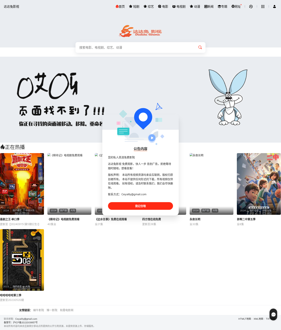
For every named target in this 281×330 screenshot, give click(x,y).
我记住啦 (140, 205)
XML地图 (258, 318)
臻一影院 (52, 310)
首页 (122, 6)
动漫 (196, 6)
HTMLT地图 (244, 318)
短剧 (135, 6)
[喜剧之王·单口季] (22, 184)
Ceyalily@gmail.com (26, 318)
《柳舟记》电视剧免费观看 (63, 219)
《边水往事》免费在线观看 (111, 219)
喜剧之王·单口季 (9, 219)
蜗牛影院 (38, 310)
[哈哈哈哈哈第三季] (22, 260)
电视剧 (180, 6)
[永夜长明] (212, 184)
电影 (164, 6)
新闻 (210, 6)
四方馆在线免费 (151, 219)
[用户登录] (274, 6)
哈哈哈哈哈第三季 (10, 295)
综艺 (150, 6)
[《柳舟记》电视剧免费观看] (69, 184)
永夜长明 (195, 219)
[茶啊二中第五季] (259, 184)
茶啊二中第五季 (246, 219)
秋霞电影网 (66, 310)
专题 (224, 6)
